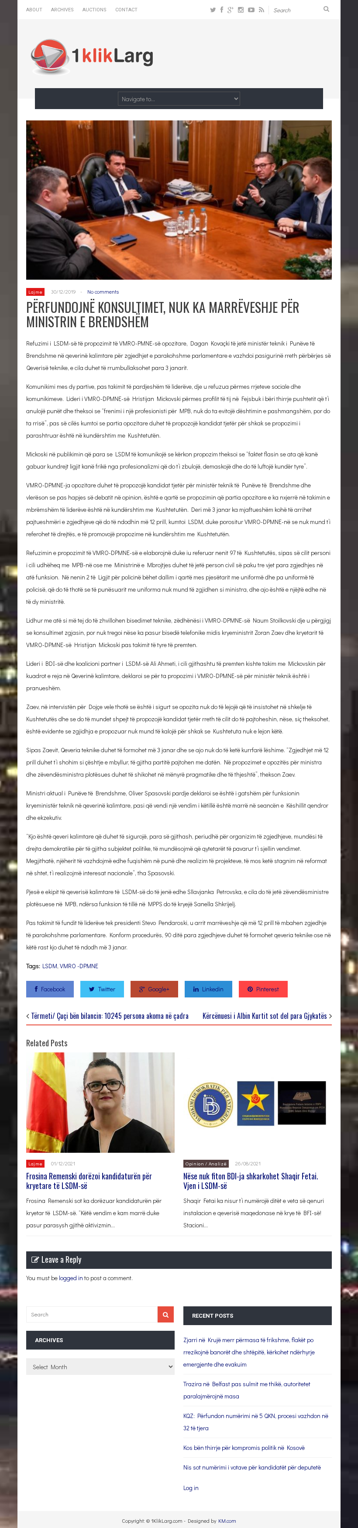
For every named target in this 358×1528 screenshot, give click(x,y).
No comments (103, 291)
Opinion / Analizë (206, 1163)
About (34, 10)
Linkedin (213, 989)
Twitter (106, 989)
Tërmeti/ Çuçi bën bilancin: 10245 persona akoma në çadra (110, 1016)
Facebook (53, 989)
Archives (62, 10)
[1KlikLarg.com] (91, 69)
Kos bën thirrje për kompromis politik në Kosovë (244, 1447)
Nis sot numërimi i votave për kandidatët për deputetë (252, 1467)
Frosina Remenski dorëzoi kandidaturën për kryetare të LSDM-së (89, 1180)
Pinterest (267, 989)
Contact (126, 10)
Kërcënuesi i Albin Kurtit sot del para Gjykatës (265, 1016)
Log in (191, 1487)
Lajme (35, 291)
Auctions (95, 10)
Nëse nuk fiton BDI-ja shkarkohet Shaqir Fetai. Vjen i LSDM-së (250, 1180)
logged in (71, 1278)
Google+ (158, 989)
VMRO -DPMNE (79, 966)
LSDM (49, 966)
